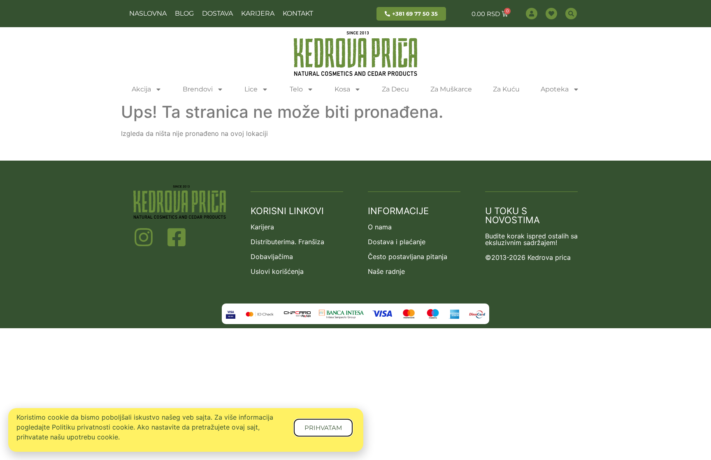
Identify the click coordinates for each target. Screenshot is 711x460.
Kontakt (298, 13)
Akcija (141, 89)
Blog (184, 13)
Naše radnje (386, 271)
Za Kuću (506, 89)
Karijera (257, 13)
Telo (296, 89)
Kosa (342, 89)
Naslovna (148, 13)
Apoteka (555, 89)
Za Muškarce (451, 89)
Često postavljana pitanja (407, 256)
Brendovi (198, 89)
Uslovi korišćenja (277, 271)
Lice (251, 89)
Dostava (217, 13)
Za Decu (395, 89)
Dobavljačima (272, 256)
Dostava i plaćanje (396, 242)
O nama (380, 227)
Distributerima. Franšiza (287, 242)
